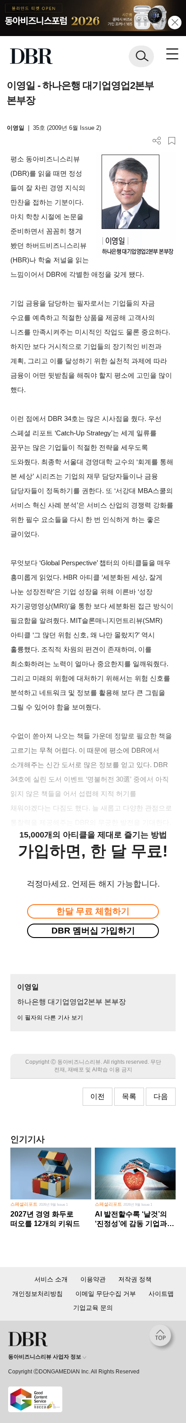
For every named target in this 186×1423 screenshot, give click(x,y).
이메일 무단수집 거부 (105, 1293)
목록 (129, 1096)
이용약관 (93, 1279)
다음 (160, 1096)
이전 (97, 1096)
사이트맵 (161, 1293)
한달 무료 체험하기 (93, 911)
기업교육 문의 (93, 1307)
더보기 (156, 140)
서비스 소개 (51, 1279)
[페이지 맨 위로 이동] (163, 1338)
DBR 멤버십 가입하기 (93, 930)
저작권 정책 (135, 1279)
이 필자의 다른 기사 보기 (50, 1017)
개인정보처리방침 (37, 1293)
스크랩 (171, 140)
